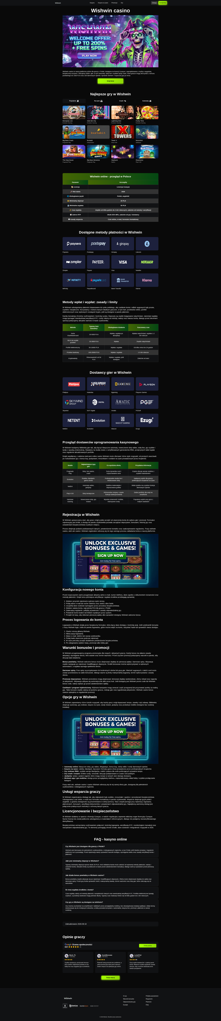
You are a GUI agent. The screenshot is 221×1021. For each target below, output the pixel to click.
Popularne (72, 101)
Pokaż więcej (110, 977)
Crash (121, 101)
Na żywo (97, 101)
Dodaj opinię (148, 945)
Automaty (145, 101)
